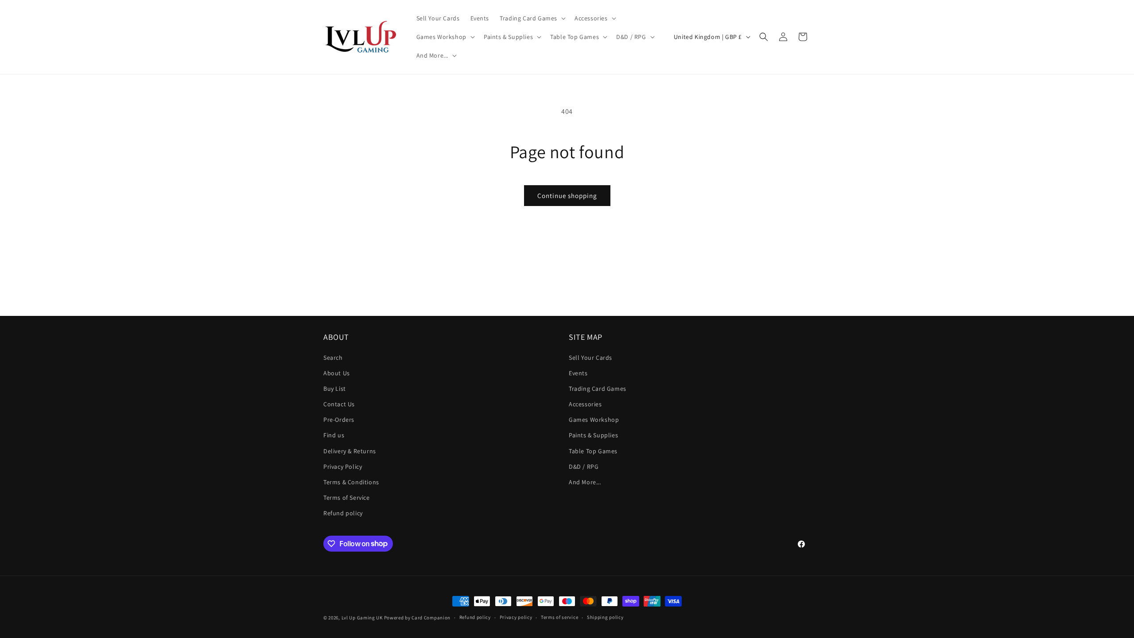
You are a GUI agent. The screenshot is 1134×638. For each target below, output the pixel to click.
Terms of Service (346, 498)
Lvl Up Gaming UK (362, 618)
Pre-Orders (338, 420)
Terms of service (559, 617)
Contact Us (339, 404)
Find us (333, 435)
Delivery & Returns (349, 451)
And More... (585, 482)
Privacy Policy (342, 467)
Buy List (334, 389)
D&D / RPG (583, 467)
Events (578, 373)
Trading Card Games (597, 389)
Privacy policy (516, 617)
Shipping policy (605, 617)
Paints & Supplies (593, 435)
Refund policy (343, 513)
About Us (336, 373)
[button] (531, 18)
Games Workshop (594, 420)
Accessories (585, 404)
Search (333, 358)
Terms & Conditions (351, 482)
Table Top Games (593, 451)
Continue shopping (567, 195)
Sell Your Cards (590, 358)
